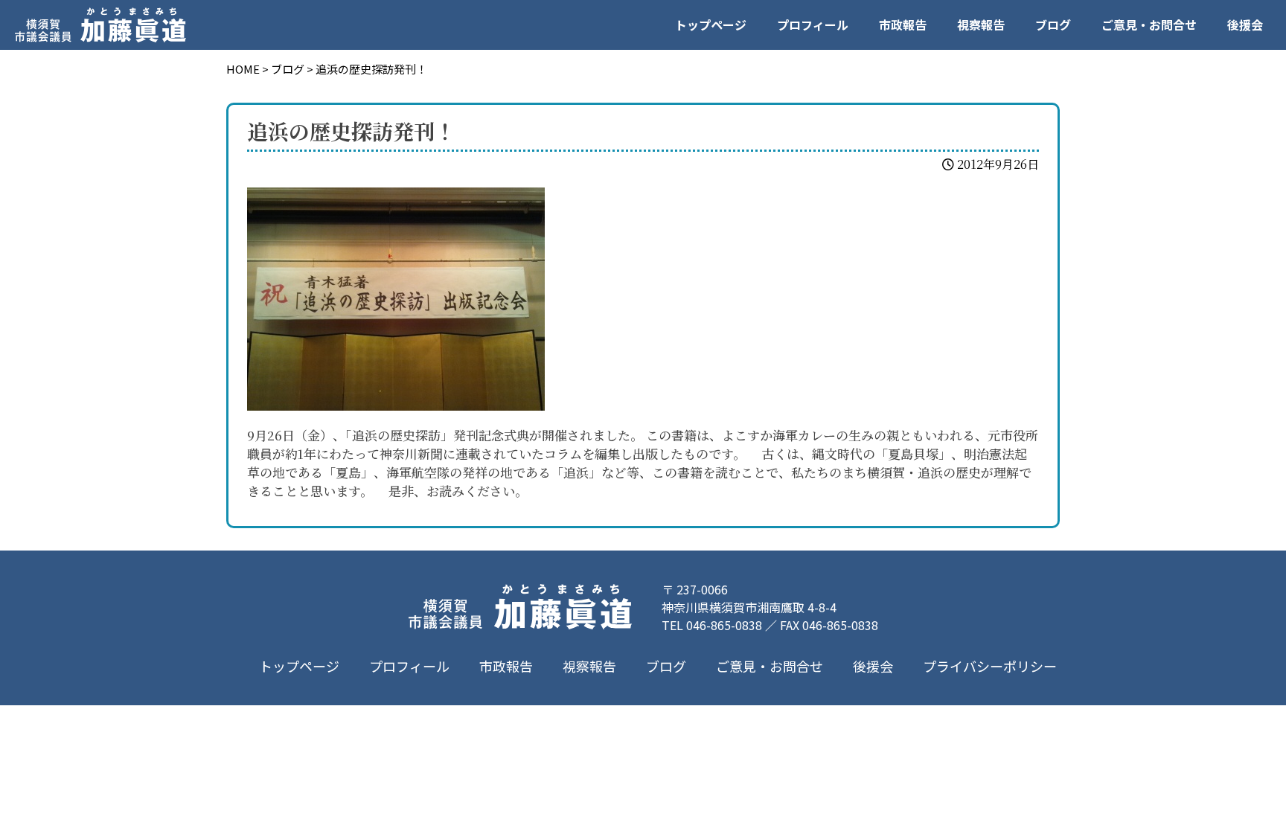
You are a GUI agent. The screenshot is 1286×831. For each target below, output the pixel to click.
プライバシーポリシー (990, 666)
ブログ (1053, 24)
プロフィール (812, 24)
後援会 (1245, 24)
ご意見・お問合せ (1149, 24)
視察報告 (981, 24)
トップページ (710, 24)
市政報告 (903, 24)
